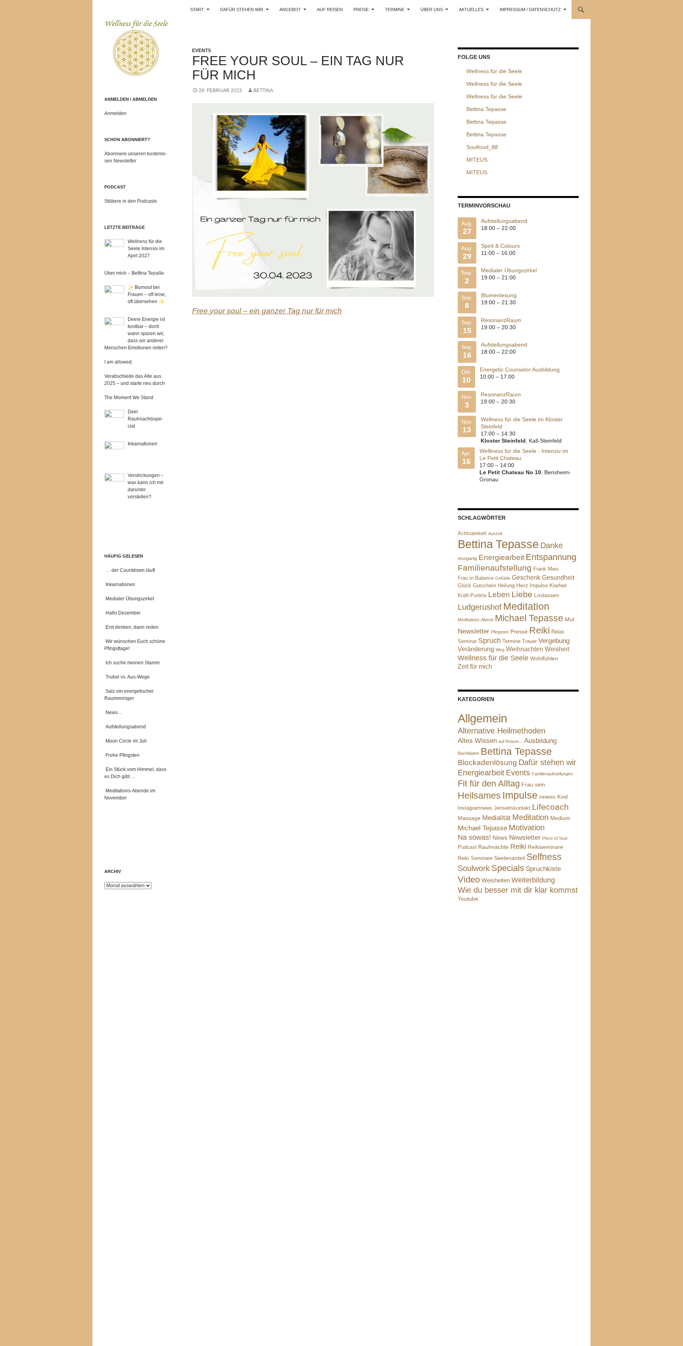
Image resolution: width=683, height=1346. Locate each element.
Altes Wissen (477, 741)
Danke (551, 545)
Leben (499, 594)
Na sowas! (474, 837)
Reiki (539, 630)
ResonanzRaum (501, 320)
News (500, 838)
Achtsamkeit (472, 533)
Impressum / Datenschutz (530, 9)
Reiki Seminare (475, 858)
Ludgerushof (480, 607)
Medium (560, 818)
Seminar (467, 641)
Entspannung (551, 557)
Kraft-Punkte (472, 595)
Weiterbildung (533, 880)
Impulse (539, 585)
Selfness (544, 857)
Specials (507, 868)
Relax (557, 632)
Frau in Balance (476, 578)
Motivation (527, 827)
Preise (361, 9)
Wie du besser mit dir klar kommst (518, 890)
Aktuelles (471, 9)
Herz (522, 585)
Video (469, 879)
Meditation (526, 606)
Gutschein (484, 585)
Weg (500, 649)
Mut (569, 619)
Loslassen (546, 595)
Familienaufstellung (495, 568)
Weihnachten (524, 649)
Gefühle (502, 578)
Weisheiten (495, 880)
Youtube (468, 898)
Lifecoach (550, 806)
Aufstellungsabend (504, 221)
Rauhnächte (493, 847)
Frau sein (533, 784)
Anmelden (115, 113)
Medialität (496, 818)
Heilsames (479, 796)
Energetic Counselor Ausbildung (520, 369)
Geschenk (526, 577)
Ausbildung (540, 741)
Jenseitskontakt (512, 808)
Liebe (521, 594)
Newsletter (473, 631)
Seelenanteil (509, 858)
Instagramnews (475, 808)
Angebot (290, 9)
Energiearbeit (501, 557)
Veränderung (476, 649)
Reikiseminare (545, 847)
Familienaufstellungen (552, 773)
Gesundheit (558, 577)
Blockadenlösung (487, 762)
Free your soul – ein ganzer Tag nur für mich (267, 311)
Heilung (506, 585)
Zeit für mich (475, 666)
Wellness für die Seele (493, 658)
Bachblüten (468, 753)
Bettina (263, 90)
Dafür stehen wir (241, 9)
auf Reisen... (510, 741)
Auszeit (495, 533)
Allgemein (482, 718)
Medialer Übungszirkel (509, 270)
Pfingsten (500, 632)
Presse (519, 631)
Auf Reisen (330, 9)
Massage (469, 818)
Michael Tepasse (529, 618)
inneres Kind (553, 797)
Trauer (529, 641)
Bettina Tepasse (498, 543)
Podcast (467, 847)
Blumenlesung (499, 295)
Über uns (432, 9)
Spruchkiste (543, 869)
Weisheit (557, 649)
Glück (464, 585)
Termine (394, 9)
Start (197, 9)
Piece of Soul (554, 838)
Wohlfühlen (544, 658)
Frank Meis (546, 569)
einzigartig (467, 558)
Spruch (489, 641)
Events (201, 50)
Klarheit (558, 585)
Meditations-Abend (475, 619)
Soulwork (474, 868)
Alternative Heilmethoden (501, 730)
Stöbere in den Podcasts (130, 201)
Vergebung (554, 641)
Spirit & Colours (500, 246)
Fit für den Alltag (489, 783)
